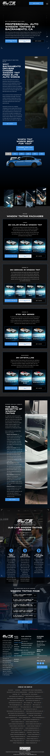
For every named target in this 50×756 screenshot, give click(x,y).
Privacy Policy (21, 753)
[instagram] (40, 663)
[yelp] (43, 663)
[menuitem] (18, 641)
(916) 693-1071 (24, 641)
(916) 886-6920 (24, 650)
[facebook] (38, 663)
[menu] (47, 3)
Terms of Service (28, 753)
